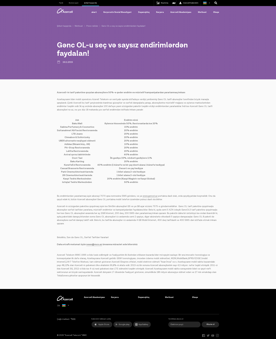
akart (94, 12)
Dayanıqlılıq (144, 12)
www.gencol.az (150, 196)
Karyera (160, 12)
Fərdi (61, 3)
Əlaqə (216, 12)
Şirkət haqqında (90, 3)
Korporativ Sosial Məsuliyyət (117, 12)
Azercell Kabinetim (190, 3)
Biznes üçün (73, 3)
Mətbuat (202, 12)
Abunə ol (210, 324)
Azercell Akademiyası (180, 12)
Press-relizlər (92, 26)
